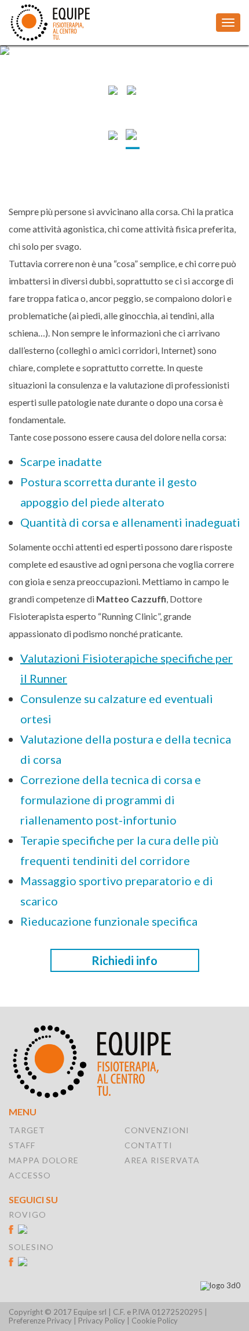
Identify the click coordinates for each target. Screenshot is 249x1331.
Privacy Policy (101, 1321)
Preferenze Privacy (40, 1320)
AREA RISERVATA (162, 1160)
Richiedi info (124, 960)
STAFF (22, 1145)
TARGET (27, 1130)
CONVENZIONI (156, 1130)
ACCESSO (30, 1175)
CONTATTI (148, 1145)
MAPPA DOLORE (44, 1160)
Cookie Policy (154, 1321)
